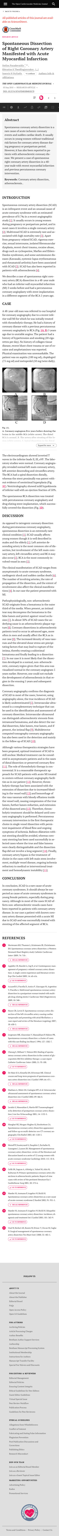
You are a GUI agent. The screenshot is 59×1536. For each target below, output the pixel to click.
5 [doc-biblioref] (15, 557)
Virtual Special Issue (18, 1399)
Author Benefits (16, 1335)
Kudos (12, 1489)
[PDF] (41, 97)
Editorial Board (15, 1301)
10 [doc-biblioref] (33, 741)
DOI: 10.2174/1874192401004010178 (18, 91)
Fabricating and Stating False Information (27, 1433)
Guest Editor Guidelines (19, 1394)
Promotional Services (18, 1493)
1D (41, 507)
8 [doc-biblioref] (9, 627)
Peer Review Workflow (19, 1403)
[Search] (53, 4)
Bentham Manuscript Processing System (26, 1348)
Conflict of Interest (17, 1429)
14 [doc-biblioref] (45, 851)
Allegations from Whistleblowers (23, 1424)
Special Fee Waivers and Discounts (24, 1365)
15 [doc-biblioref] (45, 870)
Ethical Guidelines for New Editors (24, 1390)
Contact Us (47, 1530)
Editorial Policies (16, 1382)
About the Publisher (18, 1297)
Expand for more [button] (44, 445)
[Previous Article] (49, 98)
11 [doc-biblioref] (4, 766)
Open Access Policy (17, 1309)
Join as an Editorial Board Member (24, 1466)
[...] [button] (37, 69)
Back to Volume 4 (12, 11)
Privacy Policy (34, 1530)
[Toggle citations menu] (18, 960)
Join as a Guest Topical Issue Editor (24, 1475)
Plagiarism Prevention (18, 1437)
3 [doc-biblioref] (42, 235)
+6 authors (30, 74)
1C (3, 486)
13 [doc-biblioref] (28, 793)
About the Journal (17, 1293)
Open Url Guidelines (18, 1314)
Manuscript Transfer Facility (21, 1360)
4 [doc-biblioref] (37, 270)
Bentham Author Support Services (24, 1339)
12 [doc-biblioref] (28, 782)
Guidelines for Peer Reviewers (22, 1411)
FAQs (11, 1305)
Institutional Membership (20, 1352)
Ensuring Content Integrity (21, 1386)
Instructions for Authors (20, 1356)
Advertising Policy (17, 1485)
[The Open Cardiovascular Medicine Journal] (30, 1512)
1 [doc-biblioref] (10, 220)
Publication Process (17, 1407)
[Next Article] (55, 98)
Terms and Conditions (15, 1530)
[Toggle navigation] (5, 4)
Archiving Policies (17, 1327)
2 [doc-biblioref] (4, 232)
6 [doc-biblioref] (54, 575)
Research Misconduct (18, 1453)
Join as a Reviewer (17, 1471)
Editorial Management (19, 1378)
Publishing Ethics (16, 1449)
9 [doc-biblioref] (32, 729)
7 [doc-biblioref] (9, 620)
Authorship (14, 1344)
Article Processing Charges (21, 1331)
